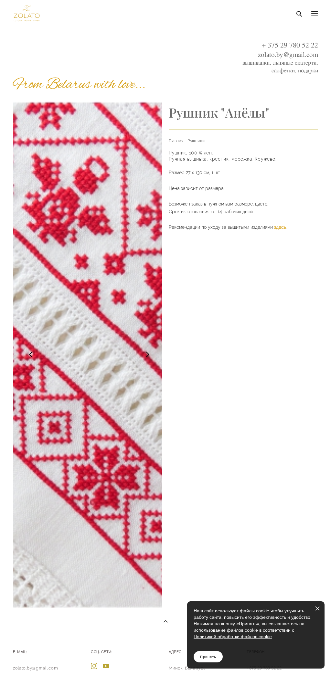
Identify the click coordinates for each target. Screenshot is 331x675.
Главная (176, 141)
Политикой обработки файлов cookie (233, 636)
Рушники (196, 141)
